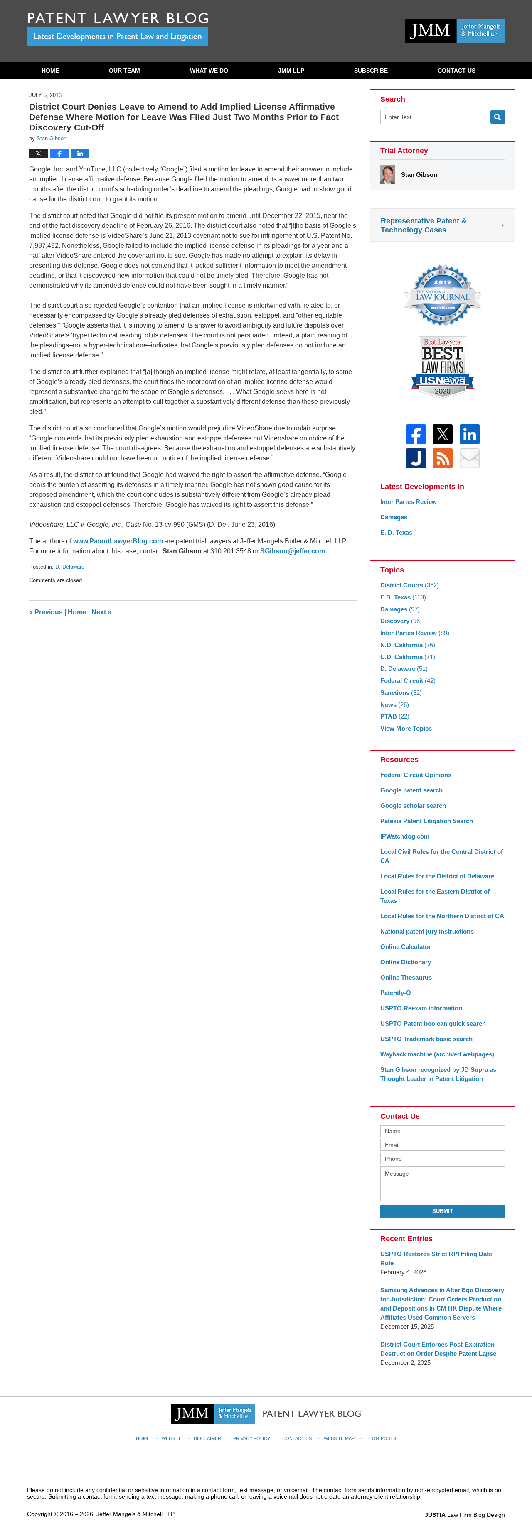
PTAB (394, 716)
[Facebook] (416, 434)
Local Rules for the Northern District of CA (442, 915)
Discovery (401, 620)
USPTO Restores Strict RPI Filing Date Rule (436, 1258)
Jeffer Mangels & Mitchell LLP (135, 1514)
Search (497, 117)
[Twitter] (443, 434)
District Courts (409, 585)
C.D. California (407, 656)
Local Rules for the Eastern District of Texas (435, 896)
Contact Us (456, 70)
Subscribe (371, 70)
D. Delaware (69, 567)
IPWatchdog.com (404, 836)
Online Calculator (405, 946)
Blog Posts (381, 1438)
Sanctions (401, 692)
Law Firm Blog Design (465, 1514)
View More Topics (406, 728)
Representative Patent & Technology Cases (424, 225)
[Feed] (443, 458)
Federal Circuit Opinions (415, 774)
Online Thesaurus (406, 977)
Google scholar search (413, 805)
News (394, 704)
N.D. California (407, 644)
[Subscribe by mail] (470, 458)
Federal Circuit (408, 680)
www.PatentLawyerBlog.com (118, 541)
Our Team (124, 70)
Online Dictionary (405, 962)
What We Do (209, 70)
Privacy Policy (251, 1438)
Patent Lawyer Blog (118, 29)
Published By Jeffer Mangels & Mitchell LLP (455, 31)
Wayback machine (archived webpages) (437, 1054)
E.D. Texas (403, 597)
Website (172, 1438)
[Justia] (416, 458)
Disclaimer (207, 1438)
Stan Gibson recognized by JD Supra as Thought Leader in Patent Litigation (438, 1074)
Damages (393, 517)
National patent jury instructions (427, 931)
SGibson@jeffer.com (292, 551)
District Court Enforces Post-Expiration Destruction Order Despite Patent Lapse (438, 1349)
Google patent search (411, 790)
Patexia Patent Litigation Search (426, 820)
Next (101, 612)
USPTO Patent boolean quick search (433, 1023)
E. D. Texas (396, 532)
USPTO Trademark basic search (426, 1038)
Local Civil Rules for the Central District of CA (441, 856)
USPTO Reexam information (421, 1008)
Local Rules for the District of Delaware (437, 876)
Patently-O (395, 992)
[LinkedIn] (470, 434)
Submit (442, 1211)
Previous (46, 612)
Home (50, 70)
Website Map (339, 1438)
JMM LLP (291, 70)
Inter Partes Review (408, 501)
